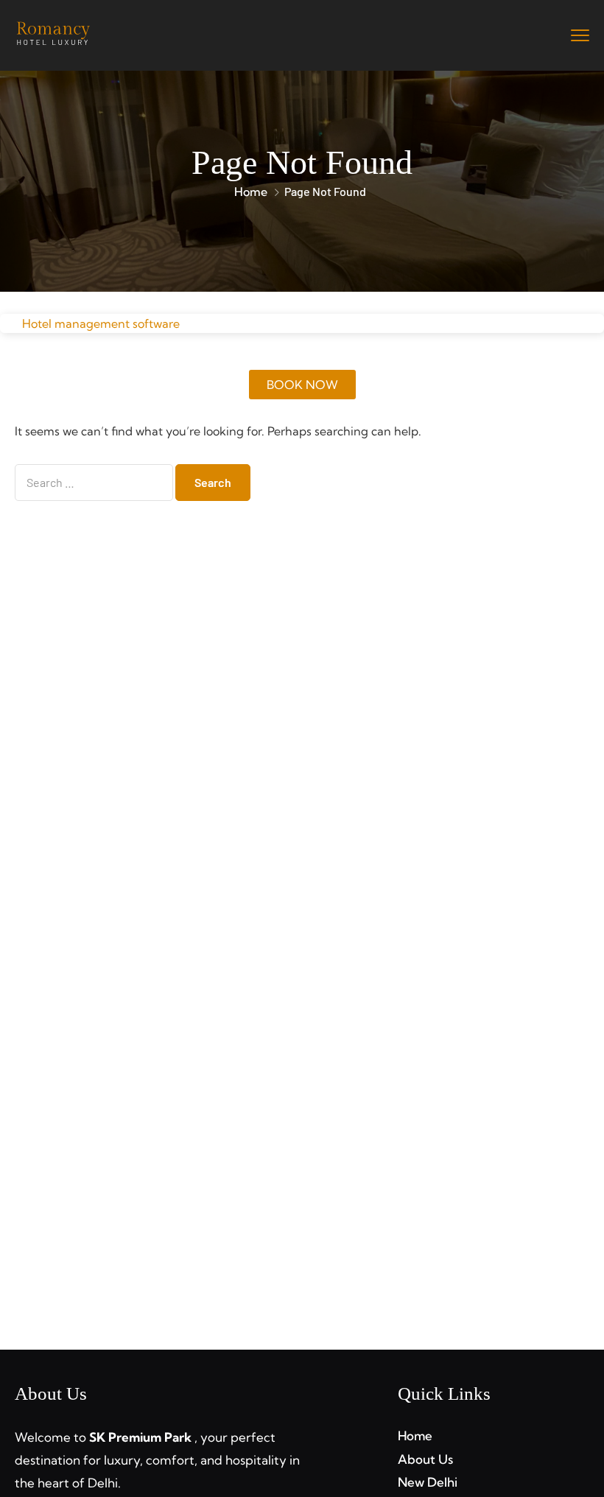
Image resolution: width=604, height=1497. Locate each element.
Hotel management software (101, 323)
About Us (425, 1459)
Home (250, 191)
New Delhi (427, 1482)
